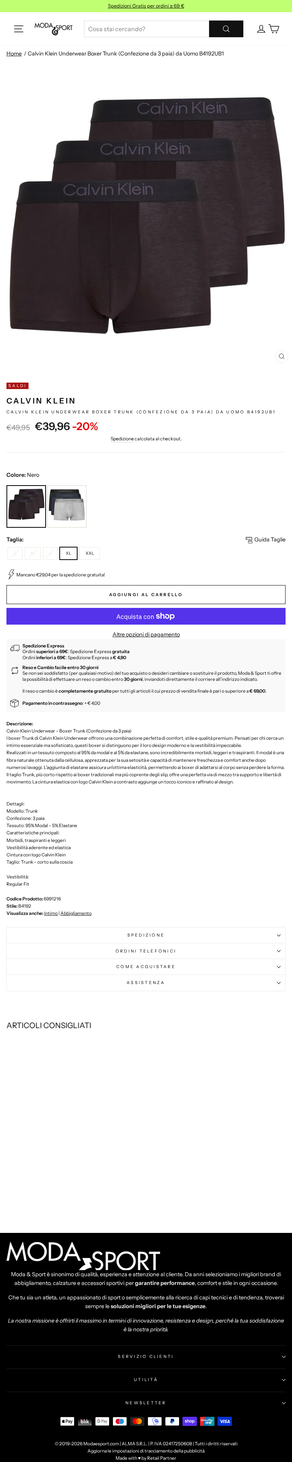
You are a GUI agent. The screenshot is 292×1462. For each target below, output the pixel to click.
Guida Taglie (270, 539)
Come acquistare (146, 966)
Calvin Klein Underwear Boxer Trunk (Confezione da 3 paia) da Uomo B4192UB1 (126, 53)
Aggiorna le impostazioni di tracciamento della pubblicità (146, 1451)
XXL (90, 553)
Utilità (146, 1379)
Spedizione (122, 438)
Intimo (51, 913)
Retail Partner (161, 1458)
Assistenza (146, 982)
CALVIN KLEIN (41, 400)
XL (68, 553)
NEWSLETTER (146, 1402)
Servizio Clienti (146, 1356)
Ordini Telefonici (146, 951)
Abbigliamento (76, 913)
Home (14, 53)
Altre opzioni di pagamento (146, 634)
